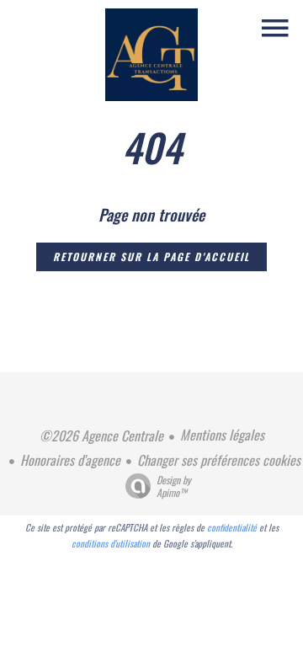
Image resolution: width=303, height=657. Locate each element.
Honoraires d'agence (70, 460)
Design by (174, 486)
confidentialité (232, 527)
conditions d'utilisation (111, 543)
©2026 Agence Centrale (101, 435)
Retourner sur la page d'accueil (151, 256)
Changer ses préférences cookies (218, 460)
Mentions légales (222, 435)
